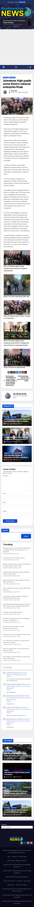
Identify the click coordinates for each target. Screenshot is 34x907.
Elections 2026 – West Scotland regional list (17, 876)
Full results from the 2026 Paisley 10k (13, 612)
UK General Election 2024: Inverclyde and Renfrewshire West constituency (17, 890)
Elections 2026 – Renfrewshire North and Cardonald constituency (17, 865)
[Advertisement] (17, 47)
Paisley (6, 770)
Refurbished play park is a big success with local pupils (22, 378)
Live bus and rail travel (9, 881)
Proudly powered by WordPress (11, 850)
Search (5, 530)
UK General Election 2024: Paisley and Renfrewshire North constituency (17, 896)
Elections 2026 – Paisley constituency (17, 860)
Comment (5, 475)
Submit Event (10, 885)
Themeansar (22, 852)
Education (5, 77)
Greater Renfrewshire (16, 453)
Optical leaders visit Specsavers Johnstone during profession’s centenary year (16, 439)
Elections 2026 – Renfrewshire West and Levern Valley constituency (17, 872)
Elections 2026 (23, 856)
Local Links (19, 881)
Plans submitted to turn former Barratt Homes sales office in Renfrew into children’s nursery (16, 793)
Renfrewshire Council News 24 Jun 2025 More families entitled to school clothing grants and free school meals (11, 380)
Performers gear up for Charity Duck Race (14, 558)
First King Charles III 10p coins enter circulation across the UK (16, 755)
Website (5, 511)
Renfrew (7, 789)
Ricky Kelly (14, 90)
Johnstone (12, 77)
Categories (4, 824)
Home (8, 856)
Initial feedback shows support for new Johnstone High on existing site (17, 421)
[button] (27, 67)
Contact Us (15, 856)
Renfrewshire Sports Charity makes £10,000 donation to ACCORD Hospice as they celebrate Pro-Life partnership (17, 549)
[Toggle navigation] (16, 67)
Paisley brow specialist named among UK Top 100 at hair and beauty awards (18, 686)
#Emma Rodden (24, 92)
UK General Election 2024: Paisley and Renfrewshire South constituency (17, 902)
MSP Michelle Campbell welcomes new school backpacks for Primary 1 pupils (17, 457)
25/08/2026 (9, 758)
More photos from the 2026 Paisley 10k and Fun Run (16, 634)
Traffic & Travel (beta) (21, 885)
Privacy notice (27, 881)
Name (5, 493)
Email (4, 502)
